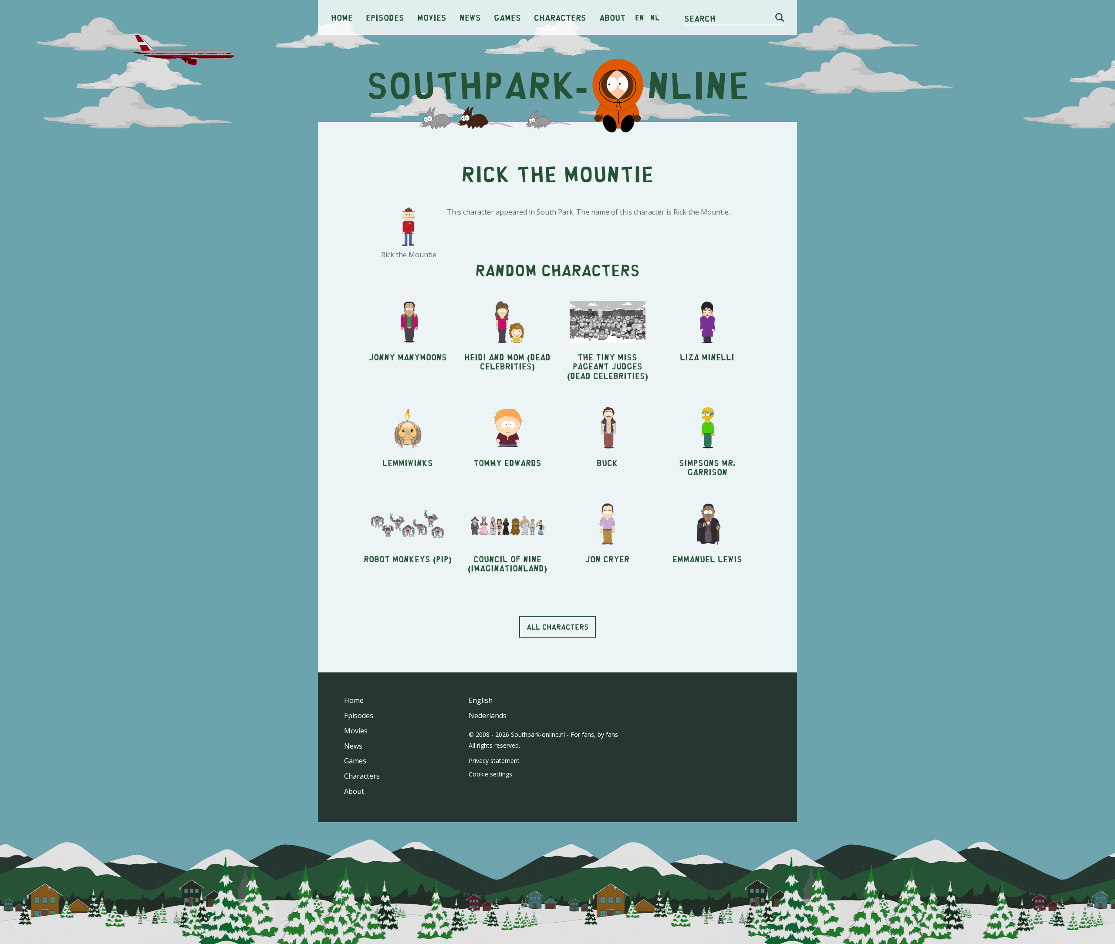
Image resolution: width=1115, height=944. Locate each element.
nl (654, 17)
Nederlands (488, 715)
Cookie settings (490, 774)
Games (507, 17)
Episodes (385, 17)
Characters (560, 17)
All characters (557, 626)
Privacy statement (494, 760)
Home (342, 17)
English (481, 700)
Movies (431, 17)
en (639, 17)
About (612, 17)
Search (700, 18)
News (470, 17)
